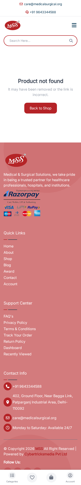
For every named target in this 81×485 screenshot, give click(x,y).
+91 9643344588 (43, 12)
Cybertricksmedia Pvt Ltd (46, 454)
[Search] (71, 40)
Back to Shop (41, 108)
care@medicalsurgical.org (43, 4)
